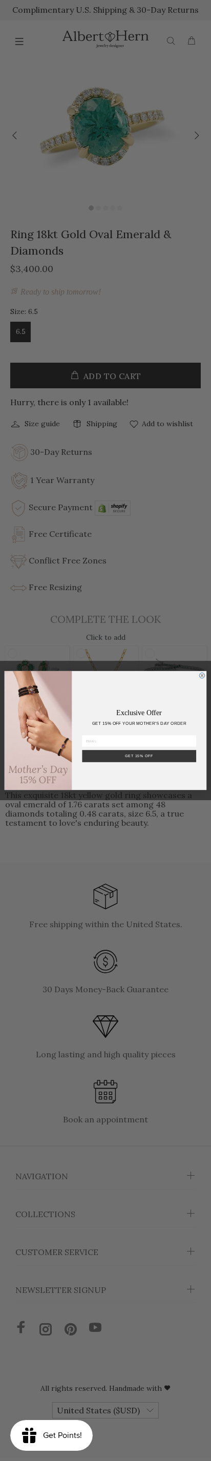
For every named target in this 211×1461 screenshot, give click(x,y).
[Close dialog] (202, 675)
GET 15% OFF (139, 756)
